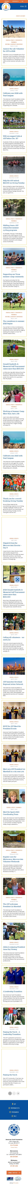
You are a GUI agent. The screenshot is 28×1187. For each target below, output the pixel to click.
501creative (15, 1183)
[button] (23, 6)
